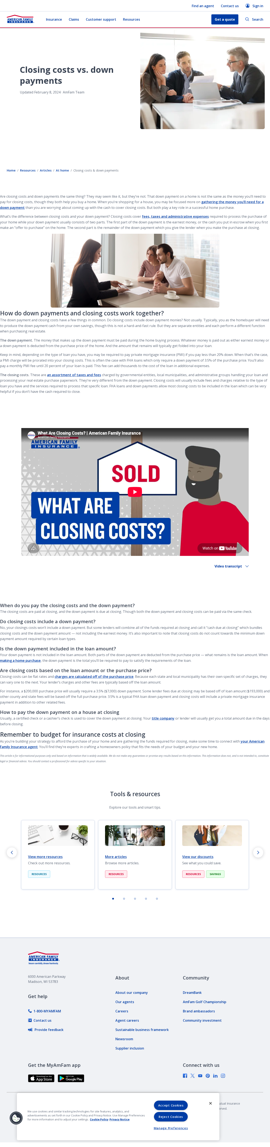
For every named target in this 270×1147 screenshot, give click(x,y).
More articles (116, 856)
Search (257, 19)
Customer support (101, 19)
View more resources (45, 856)
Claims (74, 19)
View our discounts (197, 856)
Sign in (257, 6)
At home (62, 170)
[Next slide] (258, 852)
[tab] (113, 899)
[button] (16, 1118)
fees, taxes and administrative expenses (175, 216)
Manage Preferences (171, 1128)
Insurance (54, 19)
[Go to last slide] (12, 852)
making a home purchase (20, 660)
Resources (131, 19)
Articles (45, 170)
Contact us (230, 6)
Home (11, 170)
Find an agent (203, 6)
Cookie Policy (99, 1119)
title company (163, 718)
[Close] (210, 1103)
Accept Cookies (171, 1105)
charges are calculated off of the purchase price (94, 676)
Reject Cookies (171, 1117)
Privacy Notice (119, 1119)
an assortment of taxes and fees (74, 375)
